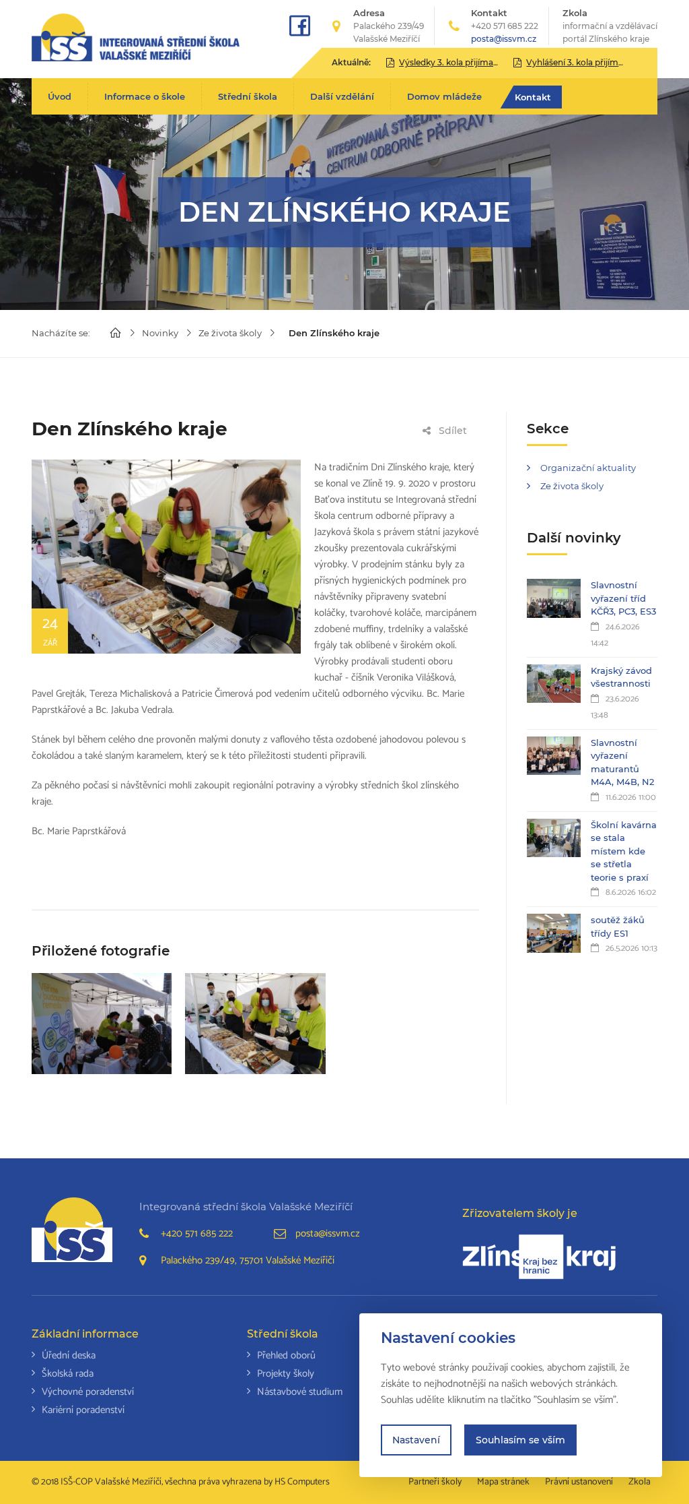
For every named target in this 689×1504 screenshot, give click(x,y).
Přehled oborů (286, 1355)
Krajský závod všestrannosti (621, 677)
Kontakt (533, 97)
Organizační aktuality (588, 467)
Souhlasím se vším (520, 1440)
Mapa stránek (503, 1482)
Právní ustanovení (579, 1482)
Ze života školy (230, 332)
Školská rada (68, 1373)
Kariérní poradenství (83, 1410)
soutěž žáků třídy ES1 (618, 926)
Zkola (610, 25)
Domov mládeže (444, 96)
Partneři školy (435, 1482)
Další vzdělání (342, 96)
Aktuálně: (351, 62)
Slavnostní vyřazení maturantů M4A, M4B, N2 (622, 762)
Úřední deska (69, 1355)
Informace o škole (144, 96)
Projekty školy (285, 1373)
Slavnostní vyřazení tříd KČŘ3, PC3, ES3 (623, 598)
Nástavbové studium (299, 1391)
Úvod (59, 96)
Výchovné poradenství (88, 1391)
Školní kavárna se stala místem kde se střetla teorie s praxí (624, 851)
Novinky (160, 332)
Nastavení (416, 1440)
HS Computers (302, 1482)
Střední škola (247, 96)
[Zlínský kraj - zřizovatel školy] (539, 1257)
